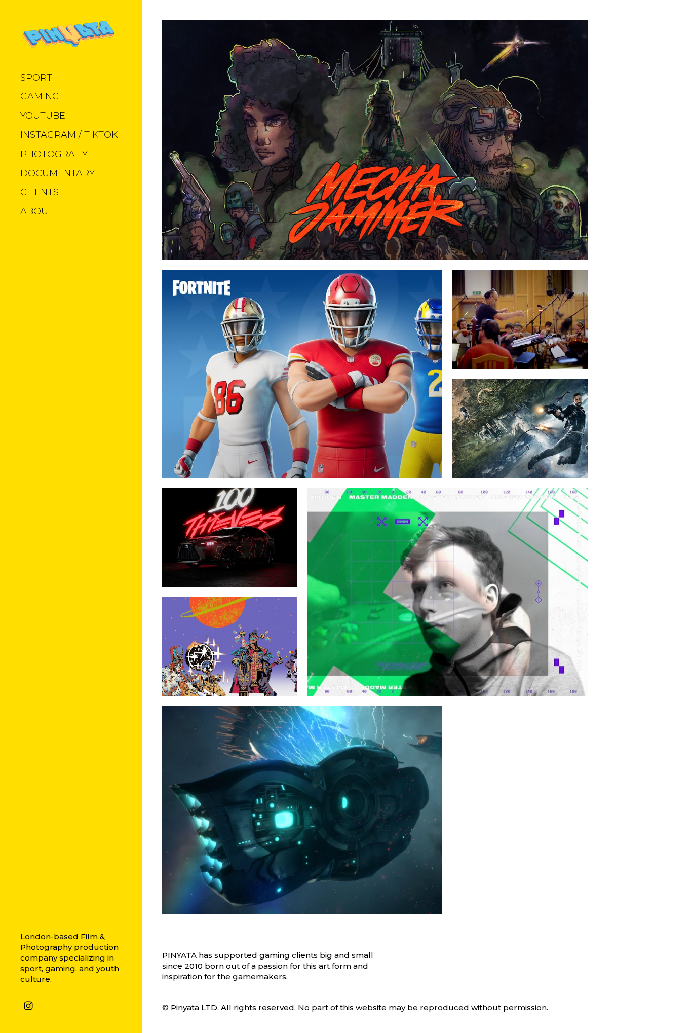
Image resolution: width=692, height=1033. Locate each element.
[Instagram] (28, 1005)
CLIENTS (39, 192)
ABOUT (37, 211)
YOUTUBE (42, 115)
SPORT (36, 77)
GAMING (39, 96)
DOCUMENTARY (57, 173)
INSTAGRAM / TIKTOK (69, 134)
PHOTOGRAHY (54, 154)
